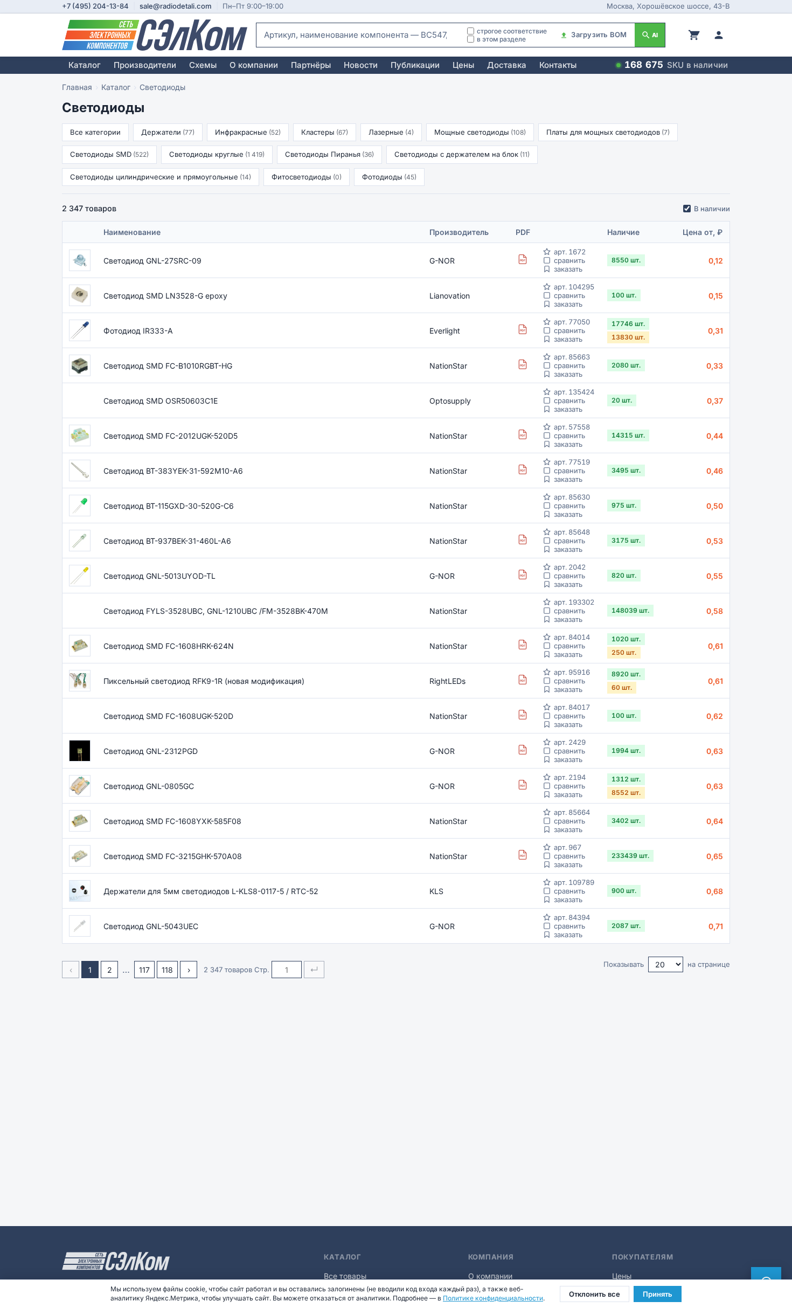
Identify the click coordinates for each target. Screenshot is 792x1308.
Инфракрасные (248, 132)
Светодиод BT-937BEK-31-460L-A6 (167, 540)
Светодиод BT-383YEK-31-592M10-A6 (173, 470)
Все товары (345, 1276)
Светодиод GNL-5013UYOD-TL (159, 575)
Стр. (261, 969)
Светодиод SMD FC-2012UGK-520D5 (170, 435)
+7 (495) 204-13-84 (95, 6)
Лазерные (391, 132)
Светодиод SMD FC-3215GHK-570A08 (172, 856)
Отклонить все (594, 1294)
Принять (657, 1294)
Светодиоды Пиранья (329, 154)
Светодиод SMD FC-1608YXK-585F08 (172, 821)
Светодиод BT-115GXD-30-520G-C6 (168, 505)
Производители (145, 65)
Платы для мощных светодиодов (608, 132)
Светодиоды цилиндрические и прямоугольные (160, 176)
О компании (254, 65)
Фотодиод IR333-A (138, 330)
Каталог (84, 65)
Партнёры (311, 65)
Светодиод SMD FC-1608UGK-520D (168, 716)
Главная (77, 87)
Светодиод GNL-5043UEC (150, 926)
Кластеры (324, 132)
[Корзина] (694, 35)
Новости (361, 65)
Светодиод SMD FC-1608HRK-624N (168, 645)
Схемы (203, 65)
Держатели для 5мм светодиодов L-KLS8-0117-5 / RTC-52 (210, 891)
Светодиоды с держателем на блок (462, 154)
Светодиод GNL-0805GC (148, 786)
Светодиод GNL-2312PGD (150, 751)
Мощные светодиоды (480, 132)
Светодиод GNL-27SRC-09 (152, 260)
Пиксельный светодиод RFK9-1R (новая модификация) (203, 681)
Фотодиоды (389, 176)
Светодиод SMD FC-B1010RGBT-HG (167, 365)
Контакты (557, 65)
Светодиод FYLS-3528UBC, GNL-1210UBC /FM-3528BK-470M (215, 610)
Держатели (167, 132)
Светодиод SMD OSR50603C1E (160, 400)
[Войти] (718, 35)
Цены (463, 65)
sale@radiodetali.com (176, 6)
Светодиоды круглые (217, 154)
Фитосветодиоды (307, 176)
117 (144, 969)
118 (167, 969)
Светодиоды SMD (109, 154)
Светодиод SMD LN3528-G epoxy (165, 295)
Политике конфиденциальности (493, 1298)
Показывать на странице (666, 964)
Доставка (506, 65)
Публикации (415, 65)
